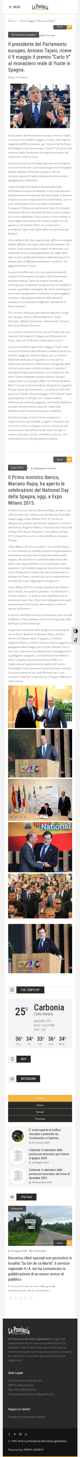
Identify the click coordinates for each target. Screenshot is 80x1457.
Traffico (40, 1098)
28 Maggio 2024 (40, 1162)
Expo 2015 (17, 467)
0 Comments (39, 1250)
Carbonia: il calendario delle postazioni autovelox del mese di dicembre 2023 (49, 1174)
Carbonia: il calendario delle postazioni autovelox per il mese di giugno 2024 (49, 1154)
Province (40, 1119)
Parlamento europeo (23, 35)
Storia (40, 1105)
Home (11, 21)
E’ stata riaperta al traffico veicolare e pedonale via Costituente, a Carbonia (45, 1134)
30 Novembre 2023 (42, 1182)
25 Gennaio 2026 (40, 1142)
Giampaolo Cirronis (44, 35)
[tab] (40, 1098)
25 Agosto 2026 (19, 1250)
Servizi (40, 1112)
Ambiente (17, 1208)
